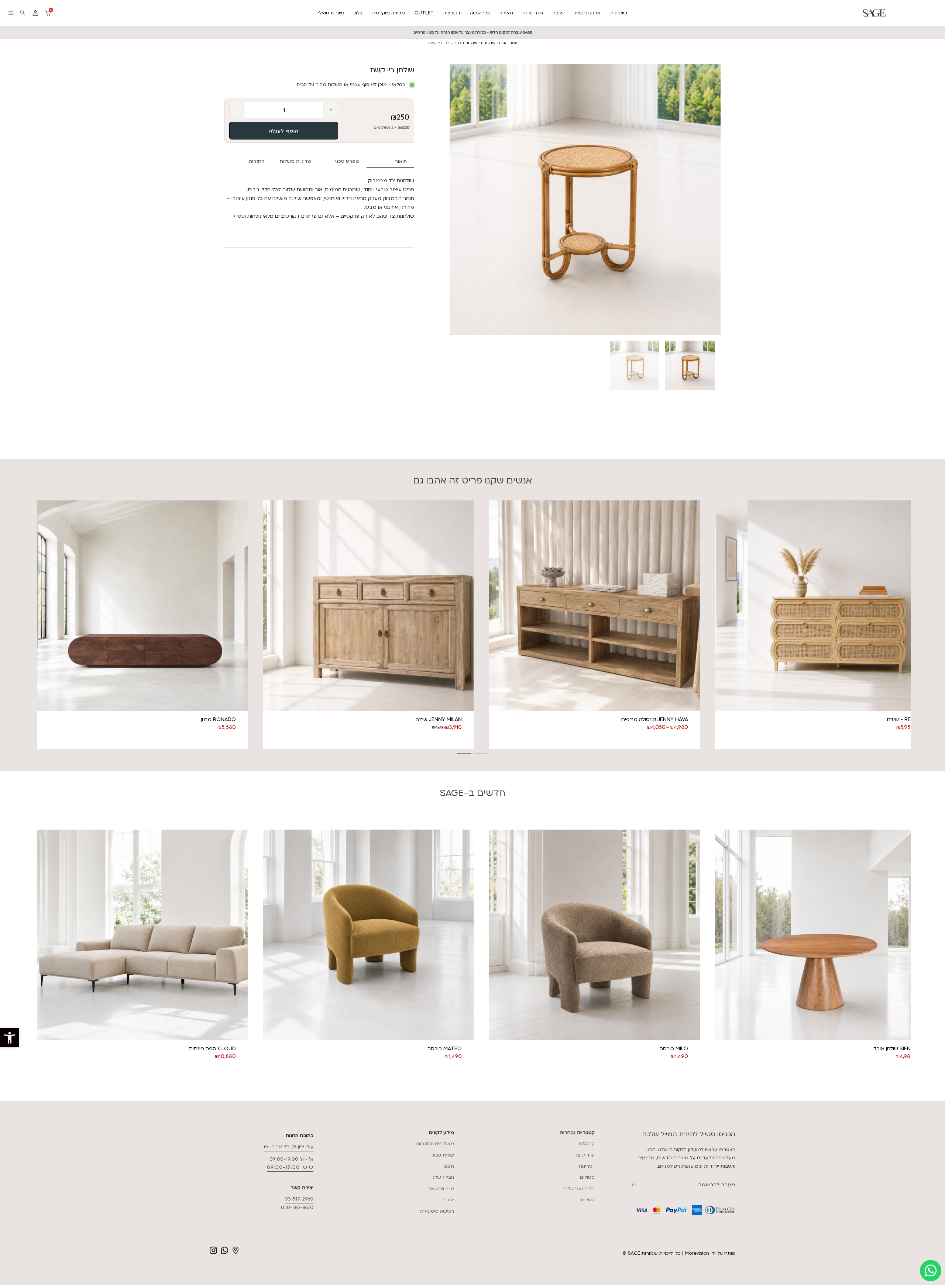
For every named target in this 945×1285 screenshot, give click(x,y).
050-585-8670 (297, 1207)
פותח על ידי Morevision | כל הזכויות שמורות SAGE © (678, 1253)
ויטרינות (587, 1166)
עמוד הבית (508, 42)
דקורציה (451, 13)
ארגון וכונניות (587, 13)
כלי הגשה (480, 13)
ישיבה (559, 13)
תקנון (449, 1166)
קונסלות (586, 1144)
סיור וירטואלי (331, 13)
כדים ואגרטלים (579, 1189)
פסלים (588, 1200)
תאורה (506, 13)
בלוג (358, 13)
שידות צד (585, 1155)
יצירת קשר (442, 1155)
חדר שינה (533, 13)
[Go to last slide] (34, 624)
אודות (448, 1200)
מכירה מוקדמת (388, 13)
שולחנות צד (467, 42)
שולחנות (618, 13)
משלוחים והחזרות (435, 1144)
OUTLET (424, 13)
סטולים (587, 1177)
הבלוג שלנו (443, 1177)
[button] (9, 1037)
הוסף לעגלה (284, 131)
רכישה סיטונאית (437, 1211)
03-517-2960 (299, 1199)
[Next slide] (720, 199)
